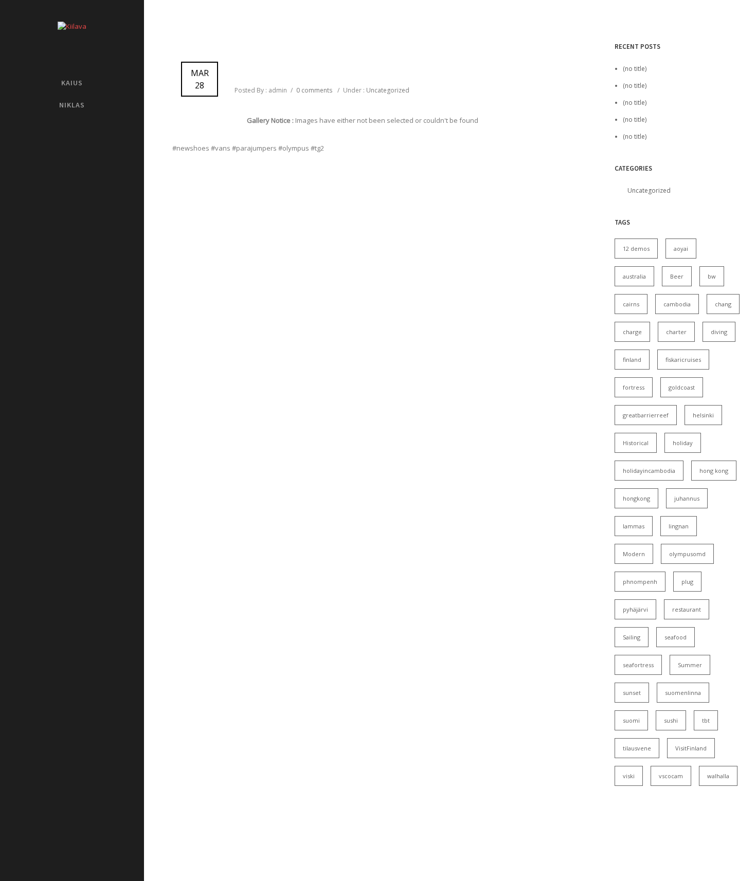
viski (629, 776)
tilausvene (637, 748)
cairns (631, 304)
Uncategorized (387, 90)
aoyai (681, 248)
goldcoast (682, 387)
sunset (632, 692)
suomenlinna (683, 692)
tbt (706, 720)
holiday (683, 443)
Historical (636, 443)
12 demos (636, 248)
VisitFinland (691, 748)
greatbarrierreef (646, 415)
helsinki (703, 415)
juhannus (686, 498)
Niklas (72, 104)
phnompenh (640, 581)
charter (676, 332)
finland (632, 359)
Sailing (631, 637)
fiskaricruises (683, 359)
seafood (675, 637)
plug (687, 581)
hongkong (636, 498)
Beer (676, 276)
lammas (633, 526)
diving (719, 332)
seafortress (638, 665)
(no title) (634, 68)
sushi (671, 720)
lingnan (679, 526)
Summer (690, 665)
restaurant (686, 609)
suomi (631, 720)
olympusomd (687, 554)
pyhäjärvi (635, 609)
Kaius (72, 82)
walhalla (718, 776)
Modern (634, 554)
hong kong (713, 470)
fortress (633, 387)
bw (712, 276)
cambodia (677, 304)
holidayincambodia (649, 470)
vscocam (671, 776)
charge (632, 332)
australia (634, 276)
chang (723, 304)
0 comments (314, 90)
